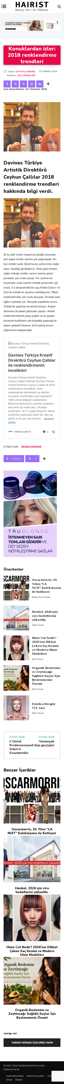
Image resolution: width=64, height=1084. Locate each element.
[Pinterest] (23, 84)
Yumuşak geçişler (47, 759)
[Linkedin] (39, 84)
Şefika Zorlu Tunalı (41, 613)
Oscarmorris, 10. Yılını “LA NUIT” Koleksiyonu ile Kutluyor (46, 602)
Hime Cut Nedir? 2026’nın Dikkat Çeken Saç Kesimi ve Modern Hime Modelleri (45, 661)
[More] (48, 84)
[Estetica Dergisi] (6, 71)
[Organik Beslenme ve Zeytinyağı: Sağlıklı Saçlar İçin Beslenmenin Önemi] (16, 694)
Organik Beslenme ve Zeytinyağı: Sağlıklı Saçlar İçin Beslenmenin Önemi (46, 691)
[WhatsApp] (31, 84)
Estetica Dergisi (25, 71)
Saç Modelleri (26, 75)
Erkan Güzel (38, 641)
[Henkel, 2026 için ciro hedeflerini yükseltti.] (16, 634)
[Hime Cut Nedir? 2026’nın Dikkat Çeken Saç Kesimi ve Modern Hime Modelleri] (16, 664)
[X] (15, 84)
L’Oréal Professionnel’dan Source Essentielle (25, 763)
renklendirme (31, 447)
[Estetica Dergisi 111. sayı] (16, 724)
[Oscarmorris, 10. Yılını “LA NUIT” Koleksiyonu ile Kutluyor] (16, 604)
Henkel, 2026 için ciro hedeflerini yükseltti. (45, 632)
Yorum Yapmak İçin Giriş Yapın (32, 1058)
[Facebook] (7, 84)
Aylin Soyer (37, 675)
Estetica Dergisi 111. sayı (43, 722)
